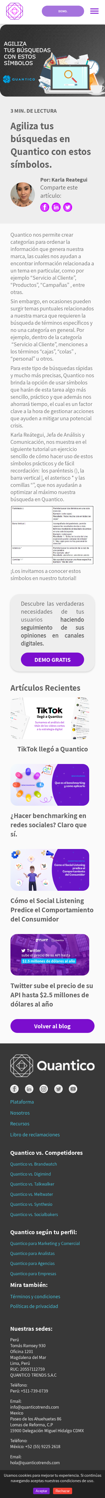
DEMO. (63, 11)
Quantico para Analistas (32, 1253)
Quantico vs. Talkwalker (32, 1184)
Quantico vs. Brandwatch (33, 1164)
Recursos (19, 1123)
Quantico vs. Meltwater (31, 1194)
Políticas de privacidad (34, 1306)
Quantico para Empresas (33, 1273)
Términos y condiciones (35, 1296)
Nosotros (20, 1112)
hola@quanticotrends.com (35, 1462)
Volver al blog (52, 1026)
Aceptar (41, 1491)
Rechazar (63, 1491)
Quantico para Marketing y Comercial (45, 1243)
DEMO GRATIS (52, 659)
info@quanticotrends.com (34, 1407)
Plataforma (22, 1101)
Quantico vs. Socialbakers (34, 1214)
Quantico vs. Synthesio (31, 1204)
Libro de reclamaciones (35, 1134)
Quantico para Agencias (32, 1263)
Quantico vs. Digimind (30, 1174)
